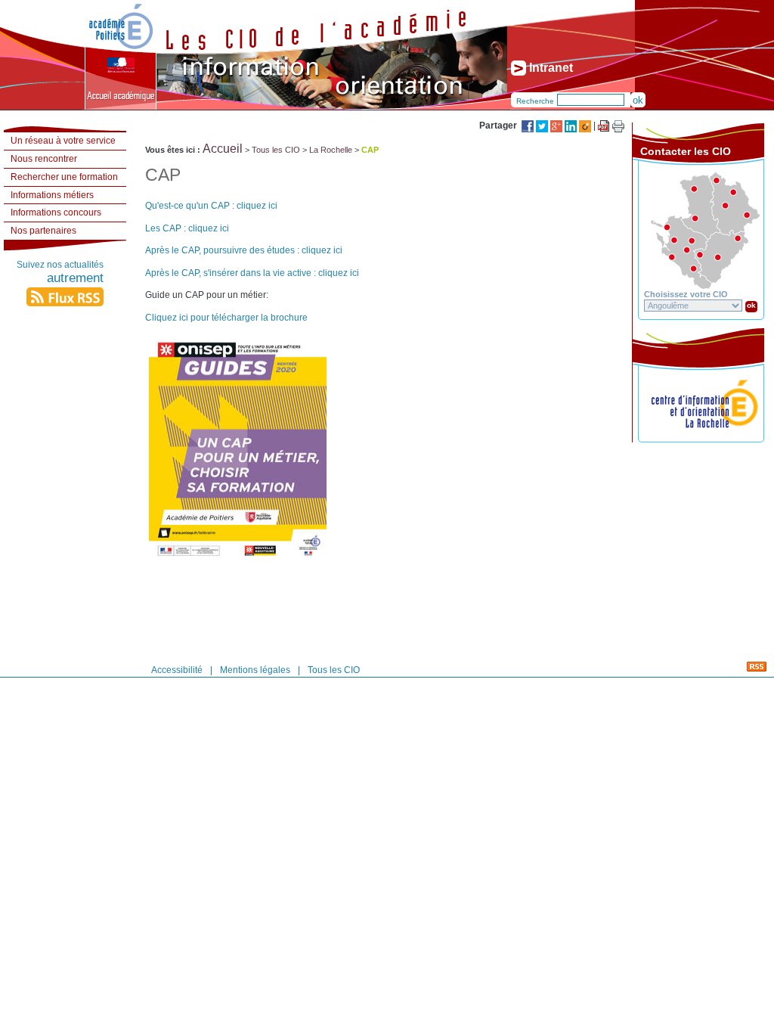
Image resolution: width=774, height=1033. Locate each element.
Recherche (535, 101)
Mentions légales (255, 670)
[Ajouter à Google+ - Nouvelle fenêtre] (557, 125)
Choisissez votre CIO (686, 294)
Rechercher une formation (64, 177)
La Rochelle (330, 149)
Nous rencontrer (44, 159)
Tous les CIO (276, 149)
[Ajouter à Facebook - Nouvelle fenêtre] (529, 125)
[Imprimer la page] (618, 126)
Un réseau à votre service (63, 140)
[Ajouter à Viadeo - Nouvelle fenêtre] (586, 125)
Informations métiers (52, 195)
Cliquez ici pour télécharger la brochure (226, 317)
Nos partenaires (43, 230)
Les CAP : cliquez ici (187, 228)
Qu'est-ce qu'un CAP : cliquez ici (211, 205)
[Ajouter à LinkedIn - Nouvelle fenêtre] (572, 125)
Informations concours (56, 212)
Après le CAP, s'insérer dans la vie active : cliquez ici (252, 273)
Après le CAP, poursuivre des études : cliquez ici (243, 250)
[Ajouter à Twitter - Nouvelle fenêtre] (543, 125)
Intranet (549, 67)
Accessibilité (177, 670)
